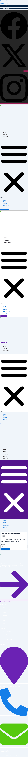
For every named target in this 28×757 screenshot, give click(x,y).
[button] (14, 169)
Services (5, 134)
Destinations (6, 136)
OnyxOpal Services (4, 3)
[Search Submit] (2, 549)
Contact (5, 138)
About (4, 133)
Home (4, 131)
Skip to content (3, 0)
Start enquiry (6, 458)
